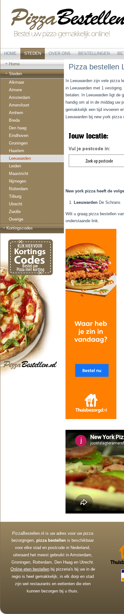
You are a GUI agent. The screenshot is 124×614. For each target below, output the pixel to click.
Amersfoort (19, 105)
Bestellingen (94, 53)
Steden (32, 53)
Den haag (17, 128)
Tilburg (15, 196)
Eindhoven (18, 135)
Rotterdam (18, 188)
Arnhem (16, 112)
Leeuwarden (20, 158)
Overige (16, 219)
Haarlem (16, 150)
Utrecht (15, 204)
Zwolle (15, 211)
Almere (15, 89)
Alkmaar (16, 82)
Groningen (18, 143)
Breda (14, 120)
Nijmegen (17, 181)
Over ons (60, 53)
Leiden (15, 166)
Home (10, 53)
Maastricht (18, 173)
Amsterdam (19, 97)
